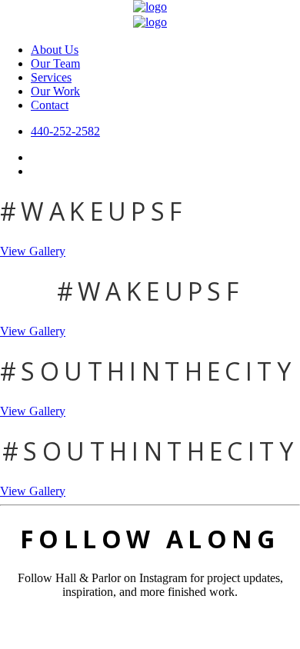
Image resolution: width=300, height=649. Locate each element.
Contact (49, 104)
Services (51, 77)
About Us (54, 49)
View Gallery (32, 251)
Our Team (55, 63)
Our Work (55, 91)
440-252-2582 (65, 131)
